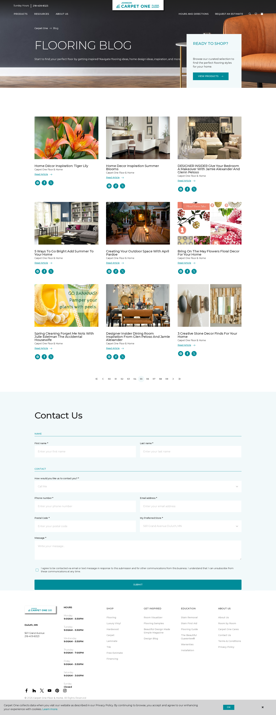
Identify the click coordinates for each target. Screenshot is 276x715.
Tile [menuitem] (109, 647)
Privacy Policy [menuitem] (226, 647)
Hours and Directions (193, 13)
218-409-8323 (40, 5)
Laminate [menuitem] (112, 641)
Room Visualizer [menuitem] (153, 617)
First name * (41, 443)
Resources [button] (41, 13)
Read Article (41, 174)
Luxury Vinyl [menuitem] (114, 623)
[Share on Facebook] (44, 182)
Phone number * (43, 498)
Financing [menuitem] (112, 658)
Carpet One (41, 28)
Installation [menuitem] (187, 650)
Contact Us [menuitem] (224, 635)
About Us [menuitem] (223, 617)
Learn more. (50, 709)
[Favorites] (256, 14)
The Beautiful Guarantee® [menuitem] (189, 637)
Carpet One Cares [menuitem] (228, 629)
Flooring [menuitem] (111, 617)
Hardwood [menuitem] (113, 629)
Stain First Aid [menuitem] (189, 623)
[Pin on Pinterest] (37, 182)
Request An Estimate (229, 13)
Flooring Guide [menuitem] (189, 629)
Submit (138, 584)
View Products (208, 76)
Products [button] (20, 13)
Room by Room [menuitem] (227, 623)
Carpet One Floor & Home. (48, 697)
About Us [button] (62, 13)
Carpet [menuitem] (110, 635)
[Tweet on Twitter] (51, 182)
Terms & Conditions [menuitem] (229, 641)
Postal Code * (41, 518)
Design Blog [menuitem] (151, 638)
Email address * (148, 498)
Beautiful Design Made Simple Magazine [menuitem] (157, 631)
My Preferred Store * (151, 518)
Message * (40, 538)
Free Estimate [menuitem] (115, 652)
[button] (250, 14)
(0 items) (262, 14)
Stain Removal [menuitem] (189, 617)
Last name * (146, 443)
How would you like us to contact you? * (56, 478)
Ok (228, 707)
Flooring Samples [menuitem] (154, 623)
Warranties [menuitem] (187, 644)
